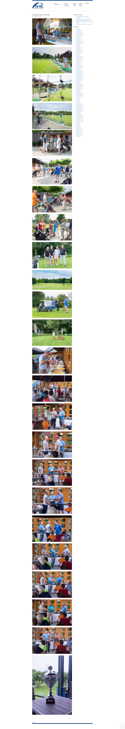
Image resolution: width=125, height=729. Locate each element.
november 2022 (79, 57)
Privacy (80, 5)
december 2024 (79, 41)
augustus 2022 (79, 60)
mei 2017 (78, 100)
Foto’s (74, 5)
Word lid (66, 4)
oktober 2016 (79, 108)
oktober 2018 (79, 86)
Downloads (66, 5)
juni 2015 (78, 123)
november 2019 (79, 77)
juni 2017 (78, 99)
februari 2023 (79, 56)
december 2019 (79, 76)
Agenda (74, 4)
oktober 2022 (79, 58)
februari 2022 (79, 65)
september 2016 (79, 109)
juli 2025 (78, 37)
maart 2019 (78, 83)
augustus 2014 (79, 135)
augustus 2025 (79, 36)
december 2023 (79, 50)
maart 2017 (78, 103)
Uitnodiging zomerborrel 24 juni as (83, 19)
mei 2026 (78, 29)
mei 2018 (78, 89)
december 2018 (79, 84)
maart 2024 (78, 48)
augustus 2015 (79, 121)
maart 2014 (78, 136)
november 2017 (79, 94)
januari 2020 (79, 75)
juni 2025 (78, 38)
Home (55, 3)
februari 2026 (79, 32)
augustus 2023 (79, 52)
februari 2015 (79, 128)
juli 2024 (78, 44)
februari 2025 (79, 39)
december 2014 (79, 131)
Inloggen (87, 3)
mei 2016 (78, 112)
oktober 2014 (79, 133)
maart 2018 (78, 91)
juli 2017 (78, 98)
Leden (65, 3)
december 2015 (79, 116)
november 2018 (79, 85)
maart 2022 (78, 64)
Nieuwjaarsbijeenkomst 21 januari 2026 (84, 24)
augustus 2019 (79, 80)
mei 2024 (78, 46)
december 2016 (79, 105)
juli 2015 (78, 122)
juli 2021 (78, 69)
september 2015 (79, 119)
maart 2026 (78, 30)
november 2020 (79, 71)
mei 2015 (78, 124)
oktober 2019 (79, 79)
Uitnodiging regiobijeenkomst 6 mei (84, 20)
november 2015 (79, 117)
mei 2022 (78, 61)
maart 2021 (78, 70)
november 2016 (79, 107)
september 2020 (80, 74)
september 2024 (80, 43)
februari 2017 (79, 104)
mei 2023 (78, 53)
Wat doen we (57, 4)
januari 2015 (78, 130)
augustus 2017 (79, 97)
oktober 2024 (79, 42)
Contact (80, 3)
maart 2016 (78, 114)
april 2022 (78, 62)
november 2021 (79, 66)
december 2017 (79, 93)
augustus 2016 (79, 111)
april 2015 (78, 126)
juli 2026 (78, 28)
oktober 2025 (79, 34)
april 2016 (78, 113)
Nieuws (74, 3)
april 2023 (78, 55)
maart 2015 (78, 127)
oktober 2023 (79, 51)
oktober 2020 (79, 72)
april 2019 (78, 81)
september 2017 (79, 95)
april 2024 (78, 47)
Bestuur (80, 4)
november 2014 (79, 132)
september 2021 (79, 67)
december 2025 (79, 33)
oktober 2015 (79, 118)
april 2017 (78, 102)
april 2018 (78, 90)
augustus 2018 (79, 88)
